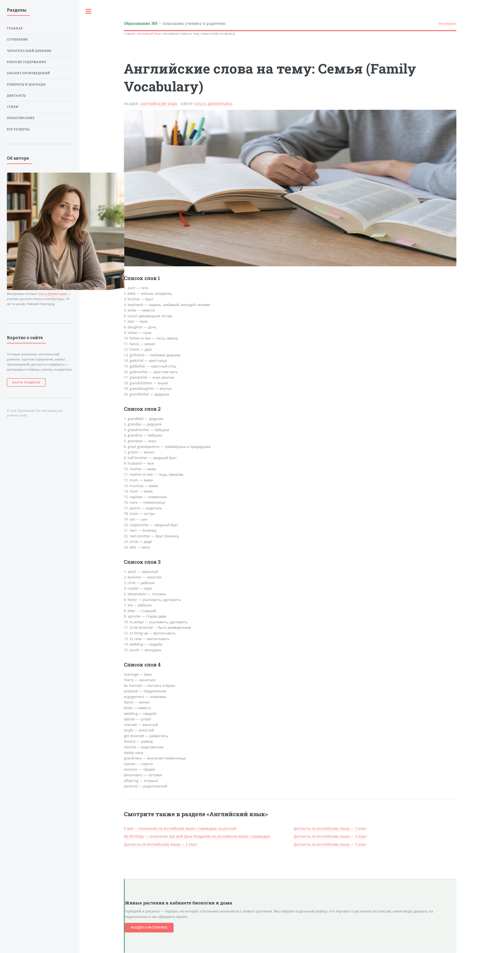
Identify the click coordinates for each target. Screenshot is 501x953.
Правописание (21, 118)
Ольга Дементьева (214, 104)
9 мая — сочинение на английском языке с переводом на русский (180, 828)
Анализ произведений (28, 73)
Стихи (13, 107)
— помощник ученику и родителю (175, 23)
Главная (129, 33)
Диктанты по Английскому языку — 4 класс (330, 836)
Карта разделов (26, 382)
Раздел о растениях (149, 927)
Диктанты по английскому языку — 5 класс (330, 844)
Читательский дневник (29, 51)
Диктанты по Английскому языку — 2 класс (160, 844)
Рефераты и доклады (26, 84)
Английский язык (149, 33)
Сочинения (17, 39)
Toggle (88, 11)
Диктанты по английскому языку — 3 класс (330, 828)
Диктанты (16, 95)
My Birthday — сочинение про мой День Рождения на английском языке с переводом (197, 836)
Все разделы (447, 23)
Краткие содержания (26, 62)
